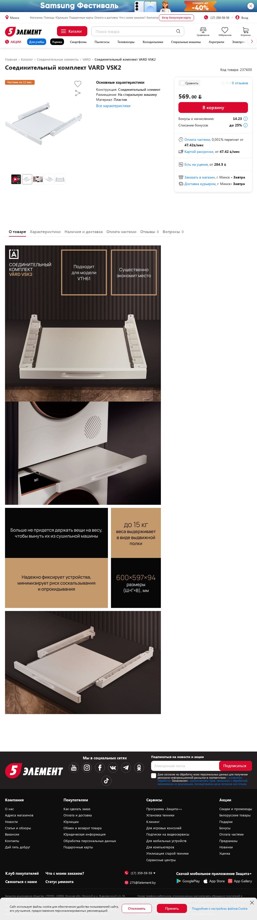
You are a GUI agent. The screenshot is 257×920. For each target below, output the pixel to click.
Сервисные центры (161, 860)
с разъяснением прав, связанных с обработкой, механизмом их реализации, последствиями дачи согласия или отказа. (203, 782)
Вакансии (12, 834)
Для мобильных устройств (166, 841)
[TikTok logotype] (106, 781)
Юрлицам (61, 17)
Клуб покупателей (22, 873)
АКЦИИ (16, 42)
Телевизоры (126, 42)
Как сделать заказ (76, 809)
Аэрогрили (216, 42)
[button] (252, 41)
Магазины (36, 17)
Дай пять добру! (17, 847)
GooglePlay (191, 881)
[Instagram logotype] (87, 768)
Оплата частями (231, 834)
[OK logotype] (139, 768)
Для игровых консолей (163, 828)
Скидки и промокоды (235, 809)
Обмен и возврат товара (82, 828)
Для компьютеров (160, 847)
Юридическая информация (84, 834)
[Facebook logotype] (100, 768)
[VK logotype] (113, 768)
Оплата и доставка (106, 17)
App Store (217, 881)
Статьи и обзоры (18, 828)
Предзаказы (228, 841)
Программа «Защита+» (164, 809)
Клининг (153, 821)
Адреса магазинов (19, 815)
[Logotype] (24, 32)
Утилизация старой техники (167, 853)
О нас (9, 809)
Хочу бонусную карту (176, 17)
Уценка (57, 42)
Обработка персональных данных (89, 841)
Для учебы (36, 42)
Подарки (226, 821)
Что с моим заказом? (132, 17)
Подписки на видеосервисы (167, 834)
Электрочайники (243, 42)
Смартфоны (78, 42)
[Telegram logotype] (126, 768)
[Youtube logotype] (74, 768)
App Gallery (243, 881)
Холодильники (153, 42)
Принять (172, 908)
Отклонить (136, 908)
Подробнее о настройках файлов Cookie (219, 908)
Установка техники (160, 815)
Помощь (49, 17)
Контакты (152, 17)
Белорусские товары (234, 815)
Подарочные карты (81, 17)
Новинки (226, 847)
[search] (178, 31)
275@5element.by (143, 883)
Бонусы (224, 828)
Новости (11, 821)
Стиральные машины (186, 42)
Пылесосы (102, 42)
